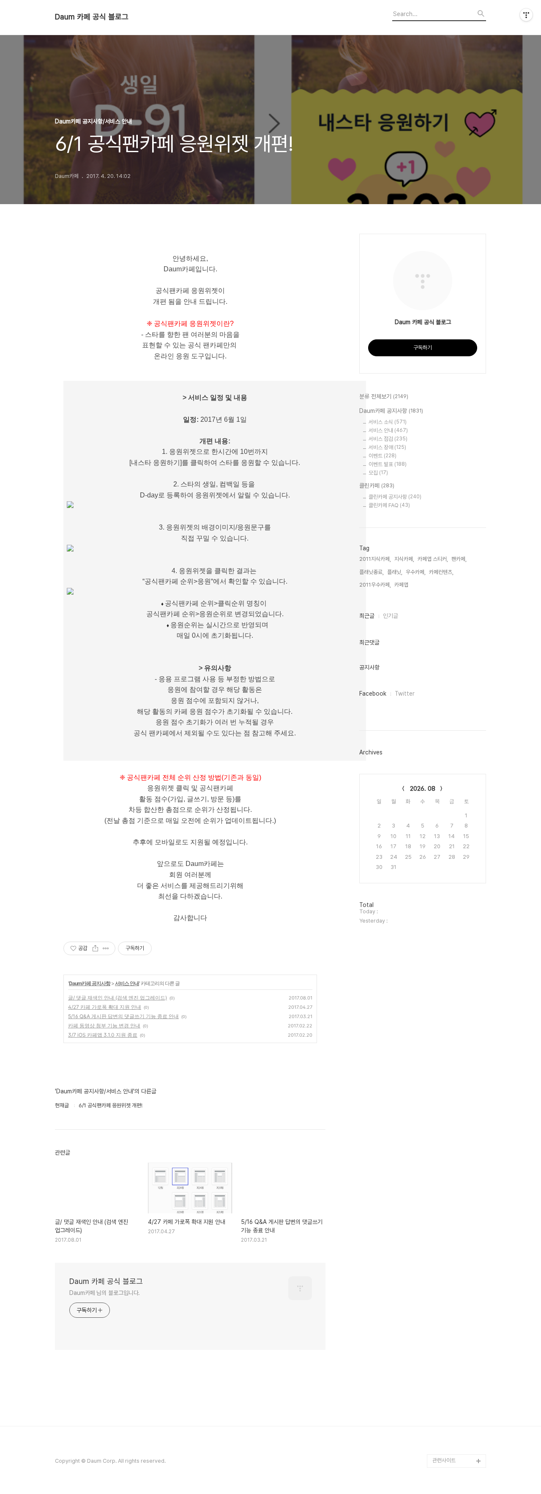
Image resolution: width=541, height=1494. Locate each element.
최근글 (366, 615)
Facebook (372, 693)
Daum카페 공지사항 (89, 983)
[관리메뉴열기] (526, 14)
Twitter (405, 693)
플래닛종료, (371, 572)
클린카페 (376, 485)
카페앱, (402, 585)
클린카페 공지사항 (395, 497)
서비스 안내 (127, 983)
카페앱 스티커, (433, 559)
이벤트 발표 (388, 464)
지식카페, (404, 559)
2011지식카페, (375, 559)
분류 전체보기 (383, 396)
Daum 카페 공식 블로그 (91, 17)
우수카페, (416, 572)
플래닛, (394, 572)
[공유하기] (95, 948)
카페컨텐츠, (441, 572)
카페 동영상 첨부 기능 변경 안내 (104, 1025)
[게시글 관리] (106, 948)
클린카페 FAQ (389, 505)
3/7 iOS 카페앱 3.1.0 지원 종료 (102, 1035)
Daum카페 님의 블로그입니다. (104, 1292)
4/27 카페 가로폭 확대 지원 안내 (104, 1007)
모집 (378, 473)
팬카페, (459, 559)
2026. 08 (422, 788)
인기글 (390, 615)
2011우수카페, (375, 585)
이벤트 (382, 456)
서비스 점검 (388, 439)
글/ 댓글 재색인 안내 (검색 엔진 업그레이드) (117, 997)
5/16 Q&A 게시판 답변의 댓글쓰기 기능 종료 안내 (123, 1016)
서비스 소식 (388, 422)
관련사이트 (444, 1460)
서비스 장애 (387, 447)
